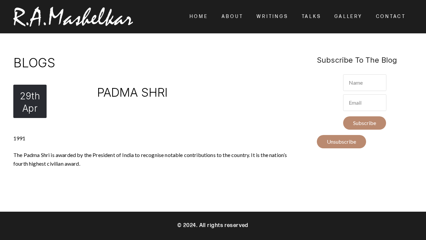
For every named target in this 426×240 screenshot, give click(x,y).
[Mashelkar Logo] (73, 17)
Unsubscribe (341, 141)
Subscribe (364, 123)
